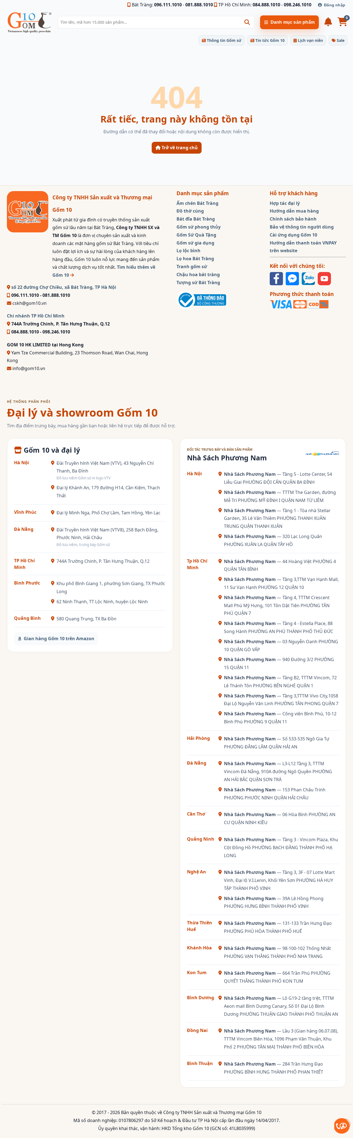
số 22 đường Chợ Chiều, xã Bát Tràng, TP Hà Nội (63, 287)
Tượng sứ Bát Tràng (198, 282)
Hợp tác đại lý (285, 203)
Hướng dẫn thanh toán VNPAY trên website (303, 247)
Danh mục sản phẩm (293, 22)
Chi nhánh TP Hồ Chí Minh (36, 316)
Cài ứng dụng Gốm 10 (293, 235)
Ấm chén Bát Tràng (197, 203)
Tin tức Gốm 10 (269, 40)
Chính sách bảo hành (293, 219)
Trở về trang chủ (179, 148)
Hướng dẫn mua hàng (294, 211)
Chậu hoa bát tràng (198, 274)
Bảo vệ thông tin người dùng (302, 227)
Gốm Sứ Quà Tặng (196, 235)
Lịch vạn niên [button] (310, 40)
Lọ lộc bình (188, 251)
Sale (340, 40)
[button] (247, 22)
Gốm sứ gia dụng (195, 243)
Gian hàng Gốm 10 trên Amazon (59, 638)
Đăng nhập (334, 5)
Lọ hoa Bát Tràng (195, 259)
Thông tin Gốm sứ (224, 40)
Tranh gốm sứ (191, 267)
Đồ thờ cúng (190, 211)
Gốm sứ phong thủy (198, 227)
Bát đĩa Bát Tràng (195, 219)
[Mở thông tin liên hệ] (342, 1125)
